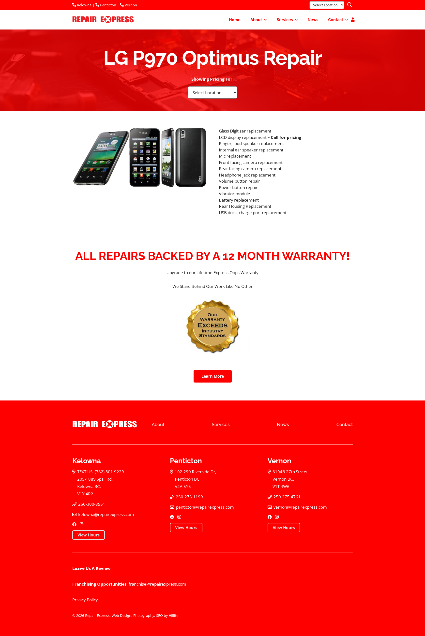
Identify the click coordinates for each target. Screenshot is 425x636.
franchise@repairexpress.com (157, 584)
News (283, 424)
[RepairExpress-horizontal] (102, 20)
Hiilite (173, 615)
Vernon (130, 4)
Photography (143, 615)
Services (221, 424)
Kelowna (83, 4)
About (158, 424)
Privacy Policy (85, 600)
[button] (349, 4)
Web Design (121, 615)
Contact (344, 424)
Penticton (107, 4)
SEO (159, 615)
